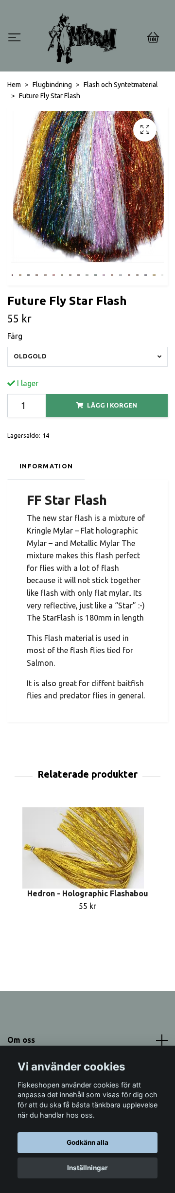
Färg (14, 336)
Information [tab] (46, 466)
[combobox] (87, 357)
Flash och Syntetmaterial (121, 85)
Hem (14, 85)
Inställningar (87, 1168)
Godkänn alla (87, 1142)
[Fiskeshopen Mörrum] (82, 38)
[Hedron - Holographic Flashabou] (87, 848)
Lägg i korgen (112, 405)
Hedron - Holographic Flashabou (87, 893)
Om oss (21, 1039)
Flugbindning (52, 85)
